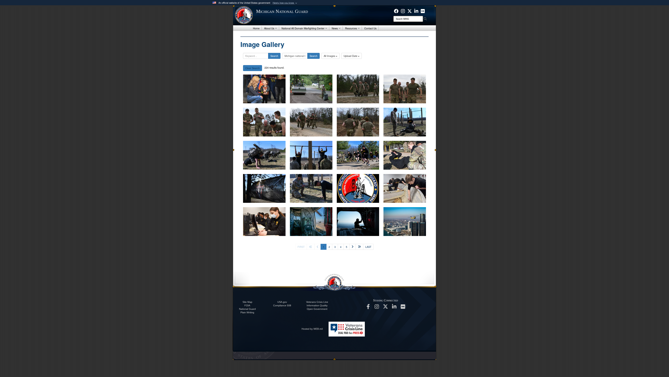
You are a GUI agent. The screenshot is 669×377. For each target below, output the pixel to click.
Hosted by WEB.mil (312, 328)
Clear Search (252, 68)
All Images (330, 56)
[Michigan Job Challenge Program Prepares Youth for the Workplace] (404, 188)
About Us (269, 28)
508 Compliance (282, 305)
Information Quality (317, 305)
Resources (351, 28)
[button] (285, 3)
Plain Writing (247, 312)
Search (274, 56)
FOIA (247, 305)
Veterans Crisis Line (317, 302)
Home (256, 28)
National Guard (247, 309)
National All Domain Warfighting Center (303, 28)
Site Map (247, 302)
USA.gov (282, 302)
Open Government (317, 309)
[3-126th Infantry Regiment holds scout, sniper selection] (358, 89)
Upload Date (351, 56)
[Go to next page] (352, 247)
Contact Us (370, 28)
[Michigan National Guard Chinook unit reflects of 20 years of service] (311, 221)
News (335, 28)
